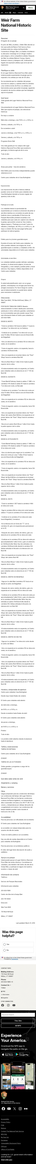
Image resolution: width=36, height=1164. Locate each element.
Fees (26, 12)
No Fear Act (5, 1137)
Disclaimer (4, 1140)
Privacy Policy (5, 1122)
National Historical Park (12, 7)
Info (2, 12)
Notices (3, 1128)
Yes (7, 944)
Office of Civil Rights (7, 1149)
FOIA (2, 1125)
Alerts (7, 12)
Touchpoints (14, 959)
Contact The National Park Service (12, 1131)
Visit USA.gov (6, 1160)
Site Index (5, 994)
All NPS (18, 1026)
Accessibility (5, 1119)
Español (5, 998)
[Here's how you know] (18, 2)
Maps (14, 12)
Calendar (20, 12)
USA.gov (4, 1146)
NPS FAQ (4, 1134)
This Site (18, 1021)
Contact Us (5, 985)
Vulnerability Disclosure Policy (11, 1143)
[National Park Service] (2, 8)
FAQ (3, 991)
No (7, 950)
